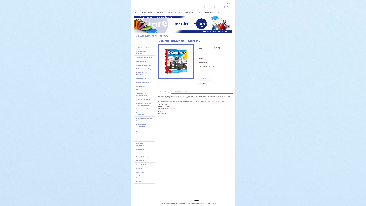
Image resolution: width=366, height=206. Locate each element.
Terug (204, 83)
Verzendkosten (189, 12)
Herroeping (139, 168)
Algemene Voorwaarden (168, 203)
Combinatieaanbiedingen (144, 57)
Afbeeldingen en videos (181, 91)
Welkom (138, 181)
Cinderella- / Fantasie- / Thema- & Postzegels (143, 104)
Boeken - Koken (141, 78)
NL (230, 3)
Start (136, 12)
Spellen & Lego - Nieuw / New (144, 119)
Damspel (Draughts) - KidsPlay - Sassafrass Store (158, 5)
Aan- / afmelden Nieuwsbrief (141, 177)
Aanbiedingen (140, 149)
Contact (218, 12)
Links (199, 12)
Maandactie (160, 12)
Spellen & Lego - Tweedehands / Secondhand (141, 126)
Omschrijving (164, 92)
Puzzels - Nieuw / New (143, 109)
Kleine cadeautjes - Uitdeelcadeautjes (142, 94)
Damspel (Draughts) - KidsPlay (153, 36)
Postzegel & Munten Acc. (144, 99)
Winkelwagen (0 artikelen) (223, 7)
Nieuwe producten (147, 12)
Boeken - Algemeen (142, 61)
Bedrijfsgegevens (180, 203)
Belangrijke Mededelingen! (141, 144)
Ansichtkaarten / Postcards (141, 52)
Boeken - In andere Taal (143, 65)
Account (208, 7)
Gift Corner (139, 90)
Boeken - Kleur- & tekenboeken (141, 73)
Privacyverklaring (141, 164)
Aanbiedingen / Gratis (143, 48)
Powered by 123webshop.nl (210, 203)
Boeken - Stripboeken (143, 82)
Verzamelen (139, 132)
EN (227, 3)
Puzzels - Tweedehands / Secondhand (144, 113)
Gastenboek (209, 12)
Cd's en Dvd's (140, 86)
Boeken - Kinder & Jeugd (144, 69)
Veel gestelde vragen (174, 12)
